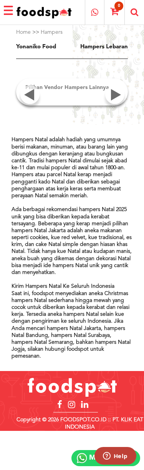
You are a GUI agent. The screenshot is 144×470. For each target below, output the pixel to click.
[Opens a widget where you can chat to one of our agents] (115, 456)
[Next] (114, 104)
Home (23, 32)
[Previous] (29, 104)
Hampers (52, 32)
